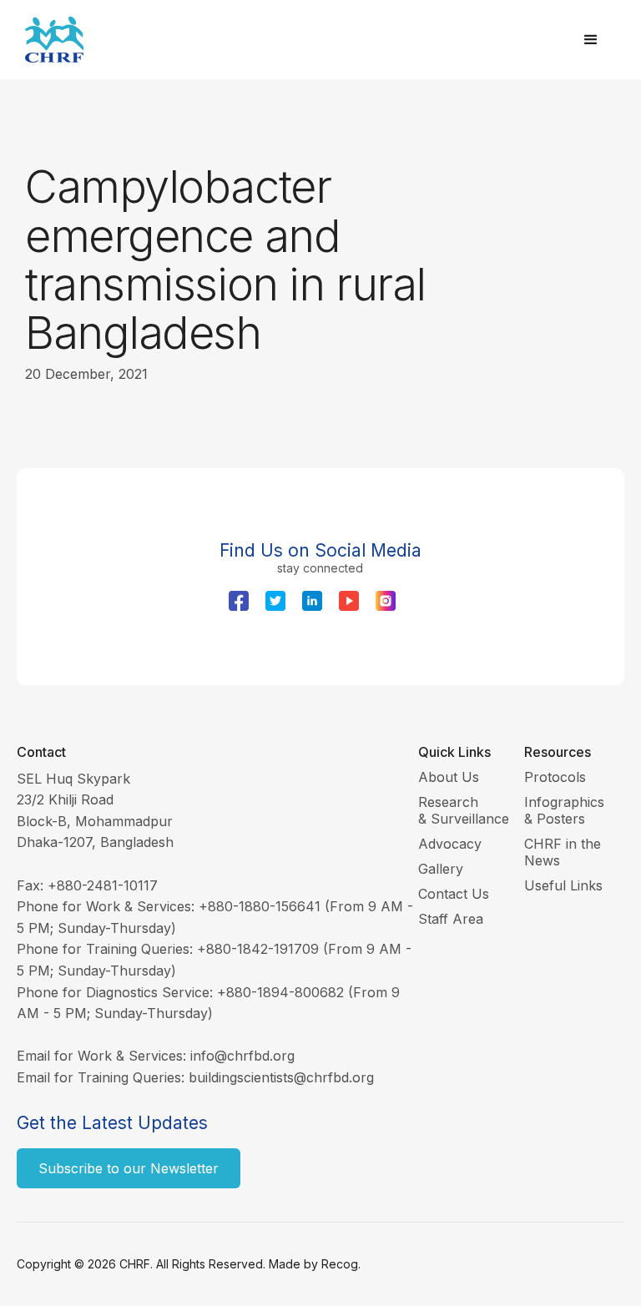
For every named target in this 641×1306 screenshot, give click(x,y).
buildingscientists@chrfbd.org (281, 1077)
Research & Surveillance (463, 810)
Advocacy (450, 843)
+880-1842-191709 (258, 948)
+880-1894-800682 (280, 992)
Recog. (341, 1264)
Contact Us (453, 893)
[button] (591, 40)
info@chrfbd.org (242, 1055)
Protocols (555, 777)
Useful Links (563, 885)
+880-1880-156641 (259, 906)
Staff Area (450, 918)
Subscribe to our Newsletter (128, 1168)
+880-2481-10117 (103, 885)
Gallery (440, 868)
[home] (295, 39)
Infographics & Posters (564, 810)
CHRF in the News (562, 852)
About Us (448, 777)
